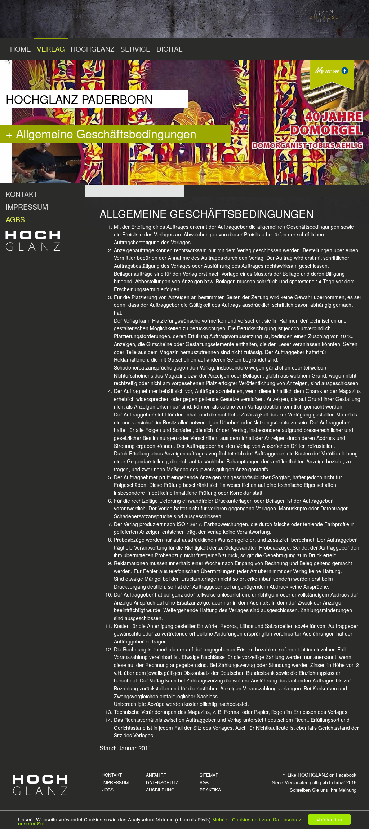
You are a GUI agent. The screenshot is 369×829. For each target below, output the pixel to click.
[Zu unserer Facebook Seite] (332, 75)
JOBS (108, 789)
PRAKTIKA (210, 789)
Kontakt (22, 194)
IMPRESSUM (115, 782)
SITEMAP (209, 775)
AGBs (15, 219)
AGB (204, 782)
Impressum (27, 206)
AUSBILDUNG (160, 789)
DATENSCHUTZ (162, 782)
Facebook (346, 774)
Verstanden (329, 819)
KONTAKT (112, 775)
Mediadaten (296, 782)
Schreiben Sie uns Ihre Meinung (323, 789)
